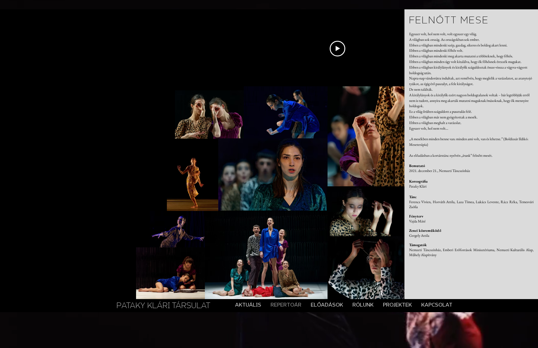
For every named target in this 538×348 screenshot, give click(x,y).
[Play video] (337, 48)
